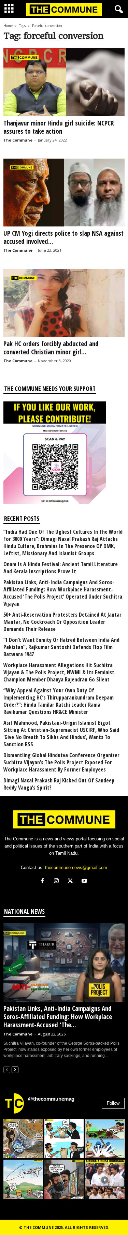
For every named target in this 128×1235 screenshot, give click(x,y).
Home (8, 25)
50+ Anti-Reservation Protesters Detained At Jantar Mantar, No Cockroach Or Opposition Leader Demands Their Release (62, 622)
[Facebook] (44, 881)
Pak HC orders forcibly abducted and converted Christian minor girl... (51, 347)
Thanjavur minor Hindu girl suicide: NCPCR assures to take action (58, 127)
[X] (72, 881)
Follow (113, 1103)
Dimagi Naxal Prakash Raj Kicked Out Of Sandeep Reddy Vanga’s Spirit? (58, 784)
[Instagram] (58, 881)
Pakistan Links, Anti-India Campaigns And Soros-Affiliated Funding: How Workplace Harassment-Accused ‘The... (57, 1016)
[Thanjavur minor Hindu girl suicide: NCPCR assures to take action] (64, 82)
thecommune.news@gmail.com (76, 867)
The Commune (17, 140)
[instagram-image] (23, 1139)
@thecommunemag (51, 1099)
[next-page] (15, 1069)
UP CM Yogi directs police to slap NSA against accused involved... (63, 237)
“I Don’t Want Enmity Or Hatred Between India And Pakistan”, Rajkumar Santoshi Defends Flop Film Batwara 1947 (61, 647)
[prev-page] (6, 1069)
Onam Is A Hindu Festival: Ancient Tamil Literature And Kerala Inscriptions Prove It (60, 568)
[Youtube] (85, 881)
